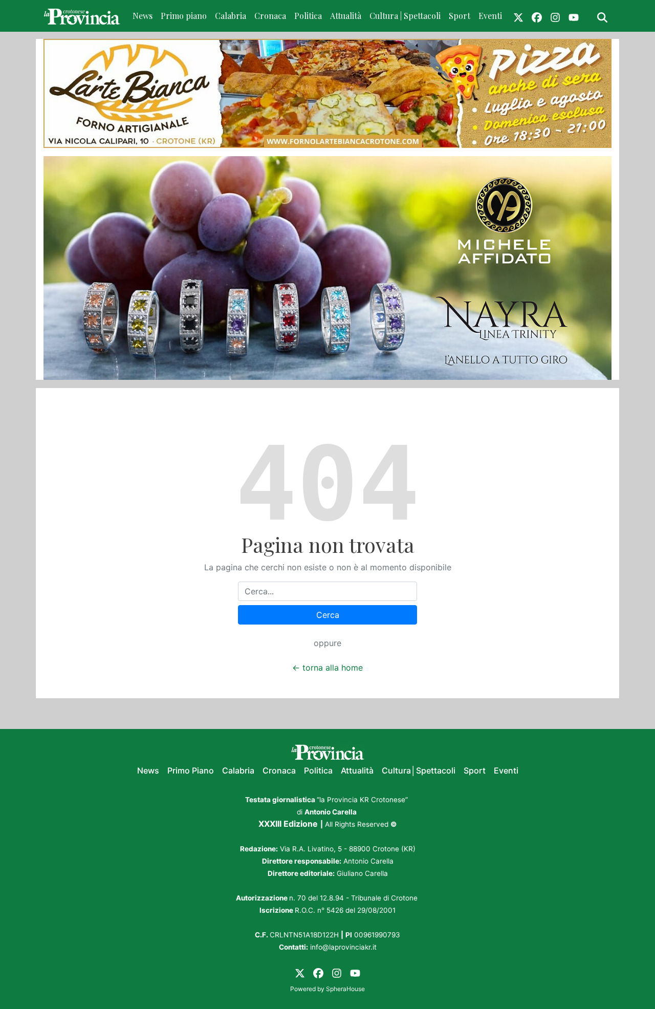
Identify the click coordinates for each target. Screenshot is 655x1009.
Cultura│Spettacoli (418, 770)
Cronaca (270, 15)
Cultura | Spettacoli (405, 15)
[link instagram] (555, 16)
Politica (308, 15)
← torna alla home (327, 667)
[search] (602, 16)
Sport (459, 15)
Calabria (230, 15)
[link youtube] (573, 16)
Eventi (490, 15)
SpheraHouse (345, 989)
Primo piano (184, 15)
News (142, 15)
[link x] (518, 16)
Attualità (345, 15)
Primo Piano (190, 770)
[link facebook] (537, 16)
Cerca (327, 615)
